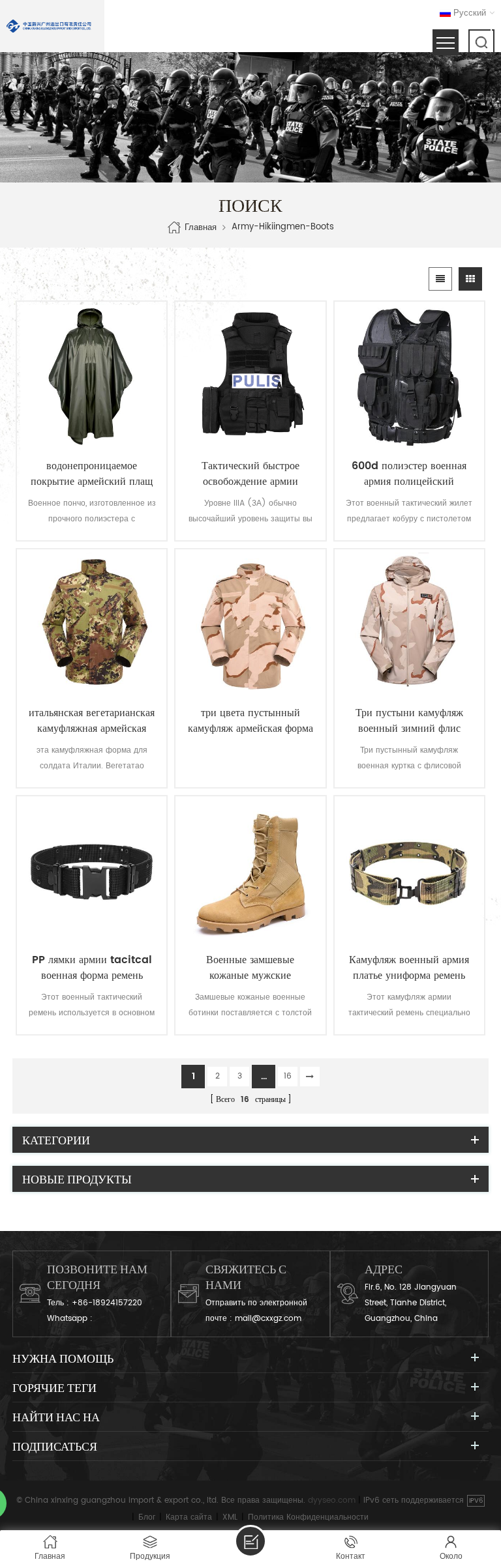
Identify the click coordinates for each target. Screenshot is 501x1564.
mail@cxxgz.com (268, 1318)
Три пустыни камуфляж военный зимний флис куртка (409, 720)
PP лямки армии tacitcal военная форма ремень (92, 967)
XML (229, 1517)
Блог (146, 1517)
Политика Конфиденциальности (308, 1517)
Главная (201, 228)
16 (288, 1076)
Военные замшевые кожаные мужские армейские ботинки (250, 967)
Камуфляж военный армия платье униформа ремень (409, 967)
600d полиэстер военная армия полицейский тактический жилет (409, 473)
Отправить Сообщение (250, 1541)
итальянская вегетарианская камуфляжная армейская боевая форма (92, 720)
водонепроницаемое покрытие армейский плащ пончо (92, 473)
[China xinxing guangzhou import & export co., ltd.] (49, 26)
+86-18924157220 (107, 1303)
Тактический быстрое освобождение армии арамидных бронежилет (250, 473)
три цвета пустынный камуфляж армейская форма (250, 720)
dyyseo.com (332, 1500)
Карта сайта (189, 1517)
